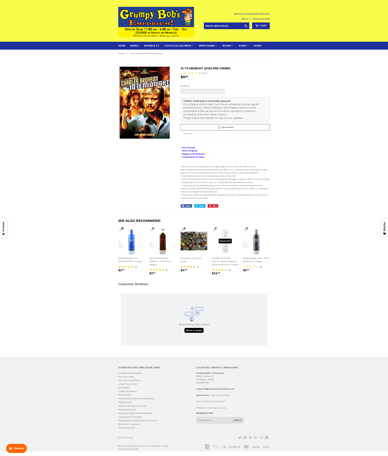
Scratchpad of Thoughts (130, 417)
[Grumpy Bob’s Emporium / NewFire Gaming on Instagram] (261, 438)
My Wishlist (123, 387)
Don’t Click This (125, 437)
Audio (243, 45)
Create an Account (261, 19)
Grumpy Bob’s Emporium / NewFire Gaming (146, 446)
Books (227, 45)
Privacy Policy (125, 395)
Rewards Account (127, 409)
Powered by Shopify (128, 449)
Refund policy (125, 402)
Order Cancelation (127, 391)
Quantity (185, 86)
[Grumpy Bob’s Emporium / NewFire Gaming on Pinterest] (250, 438)
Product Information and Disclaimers (136, 398)
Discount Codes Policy (129, 380)
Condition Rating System (130, 373)
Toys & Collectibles (178, 45)
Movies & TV (151, 45)
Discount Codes (126, 376)
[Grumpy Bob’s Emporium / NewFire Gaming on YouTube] (266, 438)
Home (121, 45)
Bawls (134, 45)
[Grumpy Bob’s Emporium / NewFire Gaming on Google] (256, 438)
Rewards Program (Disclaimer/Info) (135, 413)
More (257, 45)
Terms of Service (126, 428)
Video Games (207, 45)
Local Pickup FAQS (127, 384)
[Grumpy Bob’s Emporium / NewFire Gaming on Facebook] (245, 438)
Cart (263, 25)
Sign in (244, 19)
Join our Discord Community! (210, 401)
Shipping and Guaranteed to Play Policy (137, 420)
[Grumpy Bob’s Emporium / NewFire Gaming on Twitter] (240, 438)
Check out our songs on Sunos (211, 408)
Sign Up (238, 420)
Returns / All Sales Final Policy (132, 406)
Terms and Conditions (128, 424)
